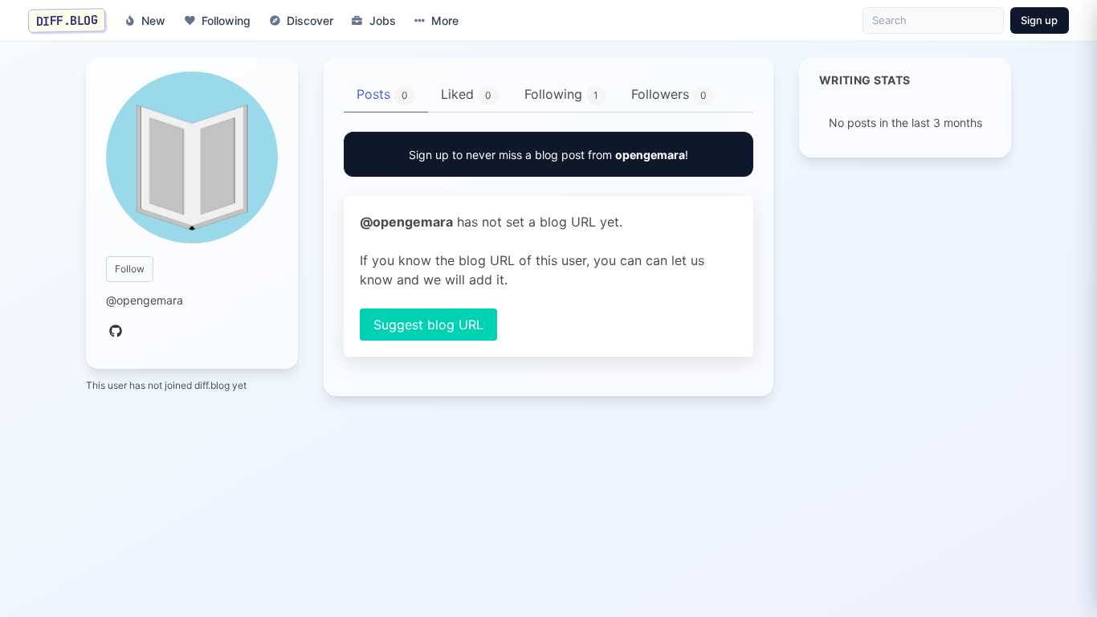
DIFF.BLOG (67, 20)
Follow (130, 269)
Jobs (382, 20)
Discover (310, 20)
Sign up (1039, 20)
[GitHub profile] (115, 331)
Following (226, 20)
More (445, 20)
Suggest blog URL (428, 325)
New (153, 20)
